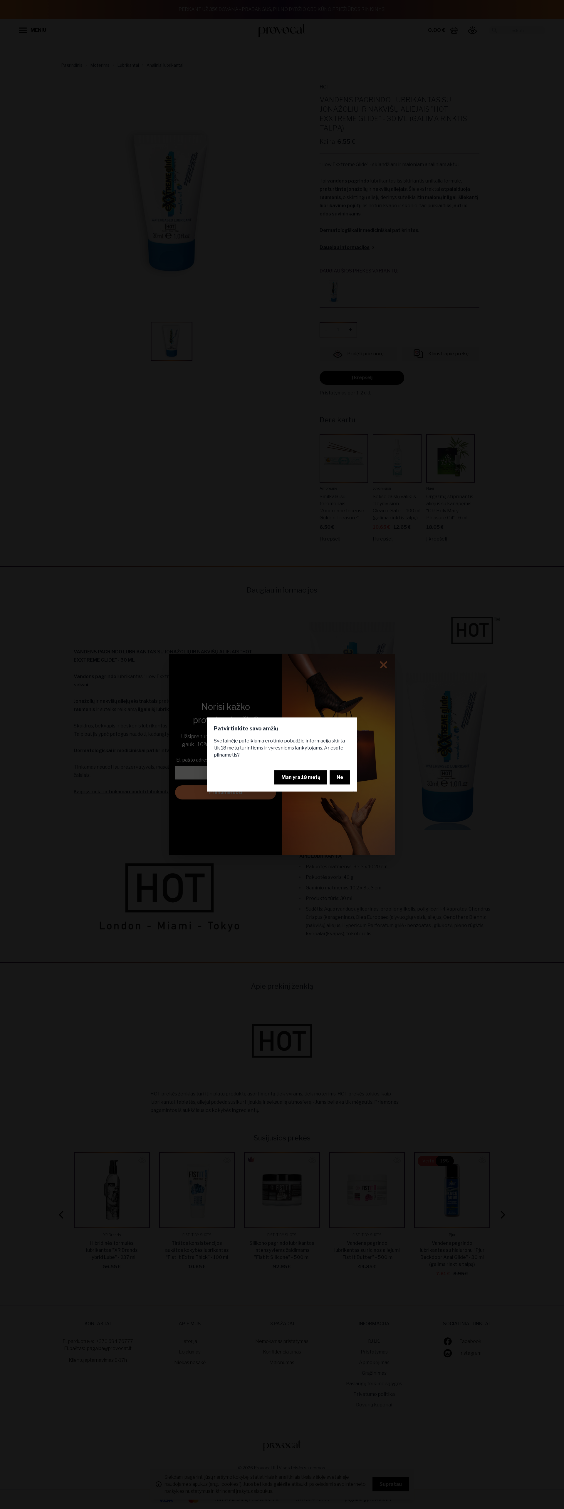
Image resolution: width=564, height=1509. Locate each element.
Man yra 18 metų (300, 777)
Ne (340, 777)
